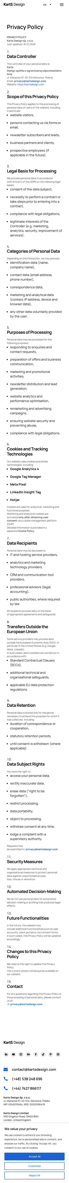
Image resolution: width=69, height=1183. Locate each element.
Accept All (34, 1156)
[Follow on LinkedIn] (6, 1054)
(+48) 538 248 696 (27, 1078)
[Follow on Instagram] (20, 1054)
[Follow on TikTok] (43, 1054)
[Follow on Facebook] (35, 1054)
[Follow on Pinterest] (50, 1054)
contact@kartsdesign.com (34, 1069)
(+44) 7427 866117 (26, 1088)
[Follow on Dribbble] (58, 1054)
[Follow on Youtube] (13, 1054)
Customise (34, 1166)
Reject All (34, 1175)
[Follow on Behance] (28, 1054)
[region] (34, 1153)
